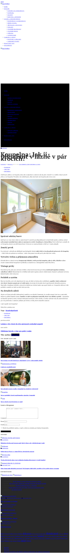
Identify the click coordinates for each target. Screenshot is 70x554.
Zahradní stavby (13, 41)
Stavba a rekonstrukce (12, 19)
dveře (60, 534)
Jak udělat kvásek (17, 489)
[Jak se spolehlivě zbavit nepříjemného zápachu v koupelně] (4, 392)
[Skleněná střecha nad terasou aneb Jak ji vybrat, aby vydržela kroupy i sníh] (10, 438)
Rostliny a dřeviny (14, 39)
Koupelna (11, 12)
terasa (62, 538)
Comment (3, 418)
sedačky (47, 538)
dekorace (27, 533)
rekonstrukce (18, 538)
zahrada (15, 541)
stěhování (58, 538)
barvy (3, 534)
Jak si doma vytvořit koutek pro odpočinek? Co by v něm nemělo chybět (22, 360)
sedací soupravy (42, 538)
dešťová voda (38, 534)
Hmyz (14, 536)
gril (12, 536)
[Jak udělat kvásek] (8, 521)
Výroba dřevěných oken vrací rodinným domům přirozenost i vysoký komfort (23, 460)
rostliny (27, 538)
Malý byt (46, 536)
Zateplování (12, 35)
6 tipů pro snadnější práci (8, 367)
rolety (24, 538)
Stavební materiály (14, 29)
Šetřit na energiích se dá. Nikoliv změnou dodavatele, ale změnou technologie (27, 552)
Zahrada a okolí (10, 37)
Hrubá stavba (12, 23)
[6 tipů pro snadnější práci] (8, 364)
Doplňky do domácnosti (16, 10)
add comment (22, 164)
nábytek (49, 536)
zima (19, 541)
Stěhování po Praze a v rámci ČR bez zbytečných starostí (17, 451)
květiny (35, 536)
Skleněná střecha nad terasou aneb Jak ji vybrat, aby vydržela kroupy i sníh (23, 443)
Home (6, 6)
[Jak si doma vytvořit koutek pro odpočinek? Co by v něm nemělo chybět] (16, 357)
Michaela (10, 164)
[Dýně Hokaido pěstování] (8, 504)
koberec (18, 536)
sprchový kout (53, 538)
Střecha (10, 33)
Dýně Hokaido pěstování (8, 510)
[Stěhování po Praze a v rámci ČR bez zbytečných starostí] (4, 446)
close (2, 2)
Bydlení (6, 8)
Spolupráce (8, 45)
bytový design (18, 534)
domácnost (52, 533)
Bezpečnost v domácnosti (17, 21)
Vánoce (7, 541)
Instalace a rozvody (15, 25)
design (33, 534)
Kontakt (6, 547)
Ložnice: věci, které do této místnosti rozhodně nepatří (22, 324)
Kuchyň (10, 15)
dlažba (44, 534)
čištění (28, 541)
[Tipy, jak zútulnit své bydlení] (8, 496)
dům (9, 536)
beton (7, 534)
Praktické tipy (9, 43)
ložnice (40, 536)
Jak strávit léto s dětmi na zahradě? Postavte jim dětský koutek (27, 483)
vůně (11, 541)
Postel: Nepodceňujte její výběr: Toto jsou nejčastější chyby (26, 487)
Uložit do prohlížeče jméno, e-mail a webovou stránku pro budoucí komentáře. (26, 428)
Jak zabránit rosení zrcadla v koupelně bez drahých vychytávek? (19, 389)
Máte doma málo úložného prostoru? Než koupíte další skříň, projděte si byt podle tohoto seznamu (30, 468)
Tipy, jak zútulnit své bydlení (9, 501)
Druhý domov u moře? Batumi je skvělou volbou (27, 481)
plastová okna (55, 536)
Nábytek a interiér (14, 17)
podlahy (60, 536)
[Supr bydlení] (5, 4)
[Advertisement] (35, 71)
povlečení (8, 538)
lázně (28, 164)
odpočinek (32, 164)
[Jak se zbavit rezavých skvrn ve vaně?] (3, 398)
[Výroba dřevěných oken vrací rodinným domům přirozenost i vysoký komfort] (5, 455)
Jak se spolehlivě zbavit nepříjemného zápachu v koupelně (18, 395)
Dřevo (6, 536)
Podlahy (10, 27)
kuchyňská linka (29, 536)
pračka (12, 538)
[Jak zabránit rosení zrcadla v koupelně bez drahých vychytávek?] (16, 385)
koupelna (23, 536)
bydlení (11, 534)
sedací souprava (34, 538)
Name (2, 421)
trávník (2, 541)
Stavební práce (13, 31)
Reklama (6, 550)
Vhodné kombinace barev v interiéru (26, 485)
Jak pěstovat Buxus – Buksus (9, 518)
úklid (23, 540)
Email (2, 424)
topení (66, 538)
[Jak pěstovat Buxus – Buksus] (8, 513)
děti (62, 533)
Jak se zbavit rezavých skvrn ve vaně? (12, 402)
